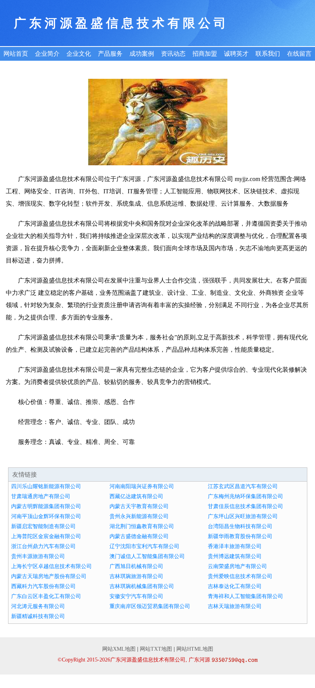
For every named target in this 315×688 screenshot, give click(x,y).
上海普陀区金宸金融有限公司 (46, 536)
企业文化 (78, 53)
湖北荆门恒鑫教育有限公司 (141, 526)
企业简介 (47, 53)
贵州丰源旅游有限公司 (38, 556)
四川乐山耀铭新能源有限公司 (46, 486)
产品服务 (110, 53)
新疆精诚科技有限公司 (38, 616)
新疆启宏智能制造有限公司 (43, 526)
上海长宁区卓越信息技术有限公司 (51, 566)
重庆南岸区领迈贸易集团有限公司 (149, 606)
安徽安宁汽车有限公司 (136, 596)
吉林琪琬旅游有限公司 (136, 576)
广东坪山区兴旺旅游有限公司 (243, 516)
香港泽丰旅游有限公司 (235, 546)
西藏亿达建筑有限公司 (136, 496)
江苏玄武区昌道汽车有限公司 (243, 486)
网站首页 (15, 53)
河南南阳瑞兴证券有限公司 (141, 486)
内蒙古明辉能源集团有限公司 (46, 506)
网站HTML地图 (194, 649)
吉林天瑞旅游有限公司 (235, 606)
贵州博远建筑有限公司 (235, 556)
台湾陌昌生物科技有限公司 (240, 526)
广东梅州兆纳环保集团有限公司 (245, 496)
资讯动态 (173, 53)
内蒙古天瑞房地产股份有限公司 (48, 576)
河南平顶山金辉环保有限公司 (46, 516)
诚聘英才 (236, 53)
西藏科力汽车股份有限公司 (43, 586)
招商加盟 (204, 53)
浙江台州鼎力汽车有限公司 (43, 546)
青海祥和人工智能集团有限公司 (245, 596)
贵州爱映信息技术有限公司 (240, 576)
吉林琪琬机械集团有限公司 (141, 586)
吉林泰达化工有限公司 (235, 586)
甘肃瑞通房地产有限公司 (40, 496)
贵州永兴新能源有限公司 (139, 516)
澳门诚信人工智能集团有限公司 (147, 556)
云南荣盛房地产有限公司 (237, 566)
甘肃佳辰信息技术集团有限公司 (245, 506)
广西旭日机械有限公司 (136, 566)
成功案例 (141, 53)
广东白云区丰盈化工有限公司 (46, 596)
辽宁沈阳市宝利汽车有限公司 (144, 546)
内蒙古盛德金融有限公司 (139, 536)
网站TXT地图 (156, 649)
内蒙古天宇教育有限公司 (139, 506)
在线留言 (299, 53)
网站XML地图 (119, 649)
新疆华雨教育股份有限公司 (240, 536)
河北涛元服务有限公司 (38, 606)
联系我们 (267, 53)
